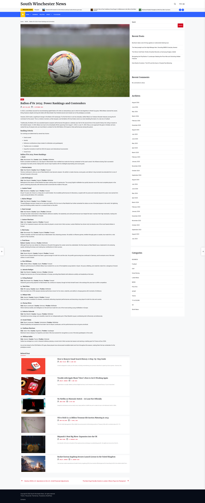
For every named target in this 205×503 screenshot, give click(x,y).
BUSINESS (35, 14)
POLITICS (42, 14)
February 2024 (136, 207)
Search (134, 22)
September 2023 (136, 229)
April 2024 (135, 198)
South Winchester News (43, 4)
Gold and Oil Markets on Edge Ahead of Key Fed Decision (99, 9)
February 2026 (136, 120)
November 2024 (136, 166)
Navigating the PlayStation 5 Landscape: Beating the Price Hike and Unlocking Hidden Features (156, 57)
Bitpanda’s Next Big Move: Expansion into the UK (77, 437)
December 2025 (136, 125)
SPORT (48, 14)
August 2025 (135, 130)
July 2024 (135, 184)
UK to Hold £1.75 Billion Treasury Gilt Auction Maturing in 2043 (83, 418)
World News (135, 309)
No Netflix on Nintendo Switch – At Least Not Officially (79, 399)
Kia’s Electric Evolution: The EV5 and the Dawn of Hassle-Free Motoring (152, 63)
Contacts (23, 499)
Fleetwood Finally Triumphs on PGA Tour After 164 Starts (52, 9)
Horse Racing (135, 273)
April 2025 (135, 148)
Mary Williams (26, 107)
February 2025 (136, 157)
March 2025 (135, 152)
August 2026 (135, 102)
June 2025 (135, 139)
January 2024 (136, 211)
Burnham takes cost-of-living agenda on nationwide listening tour (150, 9)
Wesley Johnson (64, 380)
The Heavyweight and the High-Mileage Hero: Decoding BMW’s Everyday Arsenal (154, 47)
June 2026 (135, 107)
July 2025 (135, 134)
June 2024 (135, 189)
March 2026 (135, 116)
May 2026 (135, 111)
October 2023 (136, 225)
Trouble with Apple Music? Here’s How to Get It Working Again (82, 378)
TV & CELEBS (57, 14)
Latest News (135, 277)
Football (134, 264)
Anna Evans (62, 401)
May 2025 (135, 143)
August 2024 (135, 179)
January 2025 (136, 161)
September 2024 (136, 175)
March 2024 (135, 202)
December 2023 (136, 216)
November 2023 (136, 220)
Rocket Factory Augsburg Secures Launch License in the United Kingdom (86, 457)
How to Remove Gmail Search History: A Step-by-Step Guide (81, 359)
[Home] (23, 14)
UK (133, 305)
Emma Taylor (63, 361)
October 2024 (136, 170)
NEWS (27, 14)
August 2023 (135, 234)
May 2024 (135, 193)
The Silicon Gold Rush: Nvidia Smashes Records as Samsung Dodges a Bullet (154, 52)
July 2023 (135, 238)
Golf (133, 268)
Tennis (134, 296)
